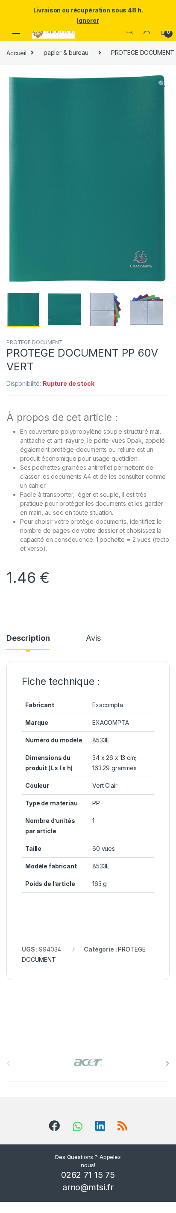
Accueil (16, 52)
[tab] (28, 642)
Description (28, 638)
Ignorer (88, 20)
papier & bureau (66, 52)
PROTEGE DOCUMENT (34, 342)
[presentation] (168, 1063)
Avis (93, 638)
